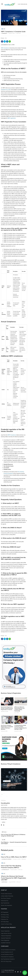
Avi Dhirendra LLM (5, 869)
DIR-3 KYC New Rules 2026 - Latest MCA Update (12, 785)
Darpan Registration (5, 931)
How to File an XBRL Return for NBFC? (14, 857)
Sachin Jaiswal (4, 881)
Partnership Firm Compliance (7, 956)
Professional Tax (4, 919)
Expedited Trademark (5, 942)
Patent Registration (5, 940)
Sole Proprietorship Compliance (8, 959)
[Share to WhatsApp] (10, 41)
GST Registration (4, 912)
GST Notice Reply (5, 921)
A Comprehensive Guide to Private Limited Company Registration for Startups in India (20, 727)
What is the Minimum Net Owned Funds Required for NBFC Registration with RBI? (13, 878)
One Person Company (6, 898)
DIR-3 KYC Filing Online (6, 961)
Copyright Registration (6, 938)
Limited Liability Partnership (7, 896)
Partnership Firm (4, 900)
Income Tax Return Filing (6, 924)
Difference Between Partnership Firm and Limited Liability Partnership (19, 709)
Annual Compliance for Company (8, 949)
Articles (3, 822)
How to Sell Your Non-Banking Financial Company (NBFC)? (11, 866)
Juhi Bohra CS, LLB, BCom (6, 859)
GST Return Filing (5, 914)
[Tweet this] (5, 41)
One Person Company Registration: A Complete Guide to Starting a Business (7, 727)
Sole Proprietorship (5, 903)
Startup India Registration (6, 905)
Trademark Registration (6, 935)
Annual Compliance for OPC (7, 954)
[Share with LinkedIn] (7, 41)
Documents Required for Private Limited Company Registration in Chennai (7, 708)
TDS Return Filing (5, 917)
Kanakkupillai (4, 33)
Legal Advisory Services (6, 933)
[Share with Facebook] (2, 41)
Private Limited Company (6, 893)
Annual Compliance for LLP (7, 952)
